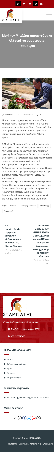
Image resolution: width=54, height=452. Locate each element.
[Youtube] (30, 3)
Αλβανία (13, 206)
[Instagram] (35, 3)
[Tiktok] (18, 3)
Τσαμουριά (8, 211)
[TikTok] (15, 418)
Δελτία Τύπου (27, 115)
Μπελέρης (44, 206)
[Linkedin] (41, 3)
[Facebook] (12, 4)
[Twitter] (23, 3)
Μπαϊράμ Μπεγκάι (28, 206)
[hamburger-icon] (49, 13)
